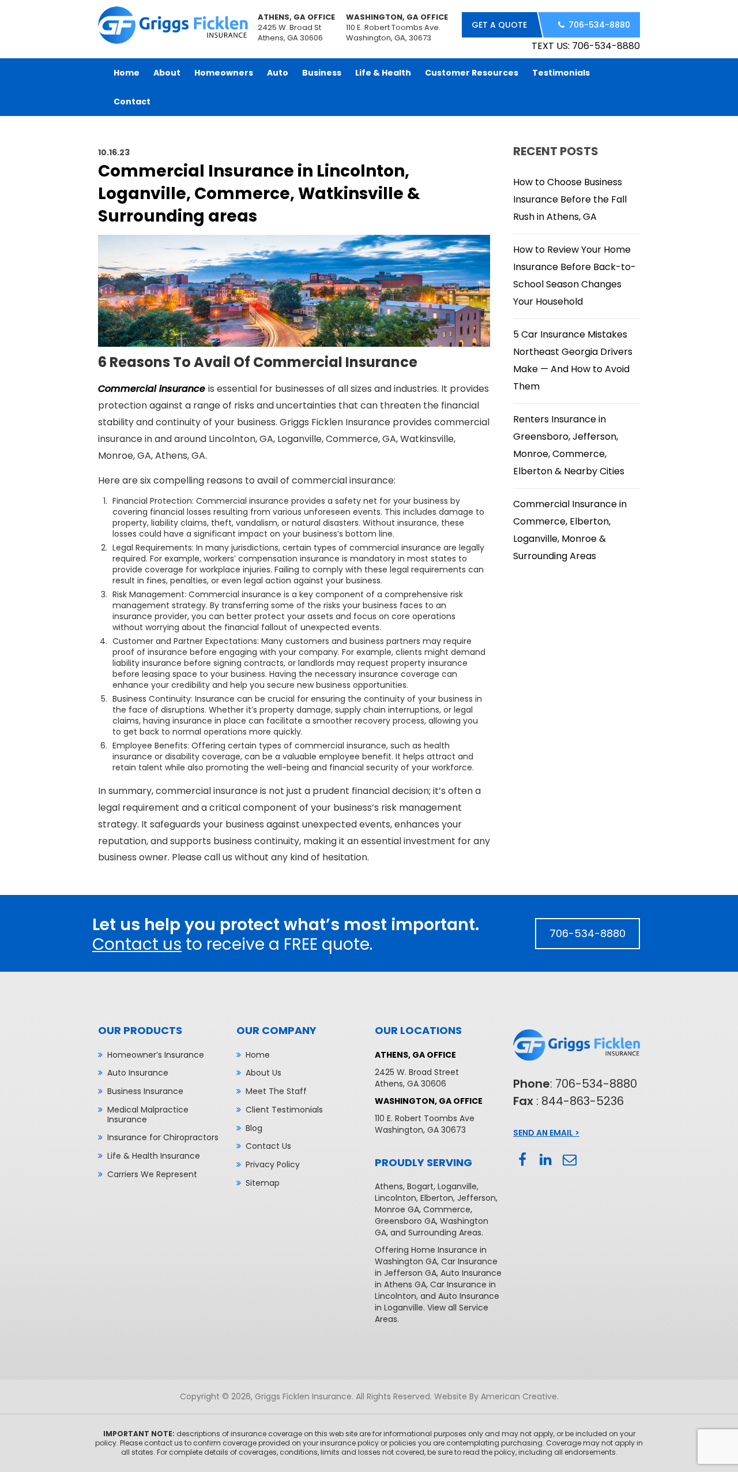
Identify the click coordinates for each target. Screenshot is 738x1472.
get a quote (499, 25)
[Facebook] (522, 1159)
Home (258, 1055)
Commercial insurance (151, 388)
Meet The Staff (276, 1091)
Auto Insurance (137, 1072)
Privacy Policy (273, 1164)
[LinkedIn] (545, 1159)
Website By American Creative (495, 1396)
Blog (254, 1128)
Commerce (446, 1209)
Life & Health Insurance (153, 1156)
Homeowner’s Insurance (155, 1055)
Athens (389, 1186)
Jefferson (476, 1198)
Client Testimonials (284, 1109)
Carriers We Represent (152, 1174)
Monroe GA (397, 1209)
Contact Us (268, 1146)
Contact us (137, 944)
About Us (263, 1072)
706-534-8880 (599, 25)
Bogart (420, 1186)
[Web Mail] (569, 1159)
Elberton (436, 1198)
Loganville (457, 1186)
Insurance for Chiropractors (163, 1137)
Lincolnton (395, 1198)
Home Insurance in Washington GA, (431, 1255)
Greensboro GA (405, 1221)
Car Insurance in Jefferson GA (436, 1267)
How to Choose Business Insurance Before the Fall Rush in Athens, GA (570, 199)
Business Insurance (145, 1091)
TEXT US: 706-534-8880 (586, 46)
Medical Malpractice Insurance (148, 1114)
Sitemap (263, 1183)
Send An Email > (546, 1132)
